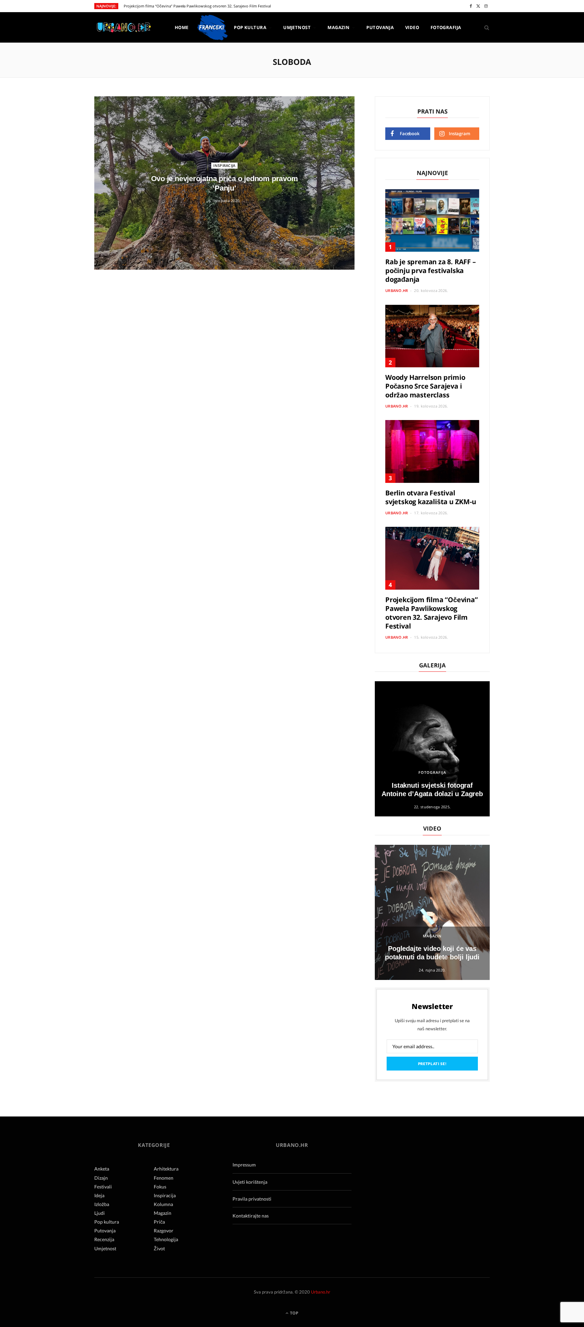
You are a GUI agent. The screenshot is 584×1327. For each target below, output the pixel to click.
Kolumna (163, 1204)
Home (182, 27)
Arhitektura (166, 1169)
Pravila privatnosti (252, 1199)
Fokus (160, 1186)
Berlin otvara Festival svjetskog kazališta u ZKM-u (430, 497)
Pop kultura (250, 27)
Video (412, 27)
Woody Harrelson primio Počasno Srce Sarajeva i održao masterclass (425, 386)
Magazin (338, 27)
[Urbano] (123, 28)
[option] (432, 748)
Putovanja (380, 27)
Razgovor (163, 1230)
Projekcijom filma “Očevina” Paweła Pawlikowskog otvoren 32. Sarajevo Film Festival (197, 6)
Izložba (101, 1204)
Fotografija (446, 27)
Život (159, 1248)
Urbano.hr (396, 290)
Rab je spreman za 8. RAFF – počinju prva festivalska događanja (430, 270)
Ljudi (99, 1213)
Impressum (244, 1165)
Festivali (103, 1186)
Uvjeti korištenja (250, 1182)
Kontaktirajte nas (251, 1216)
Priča (159, 1222)
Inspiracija (224, 165)
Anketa (101, 1169)
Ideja (99, 1195)
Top (293, 1313)
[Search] (484, 27)
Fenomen (163, 1178)
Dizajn (101, 1178)
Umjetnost (297, 27)
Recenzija (104, 1239)
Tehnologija (166, 1239)
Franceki (211, 27)
